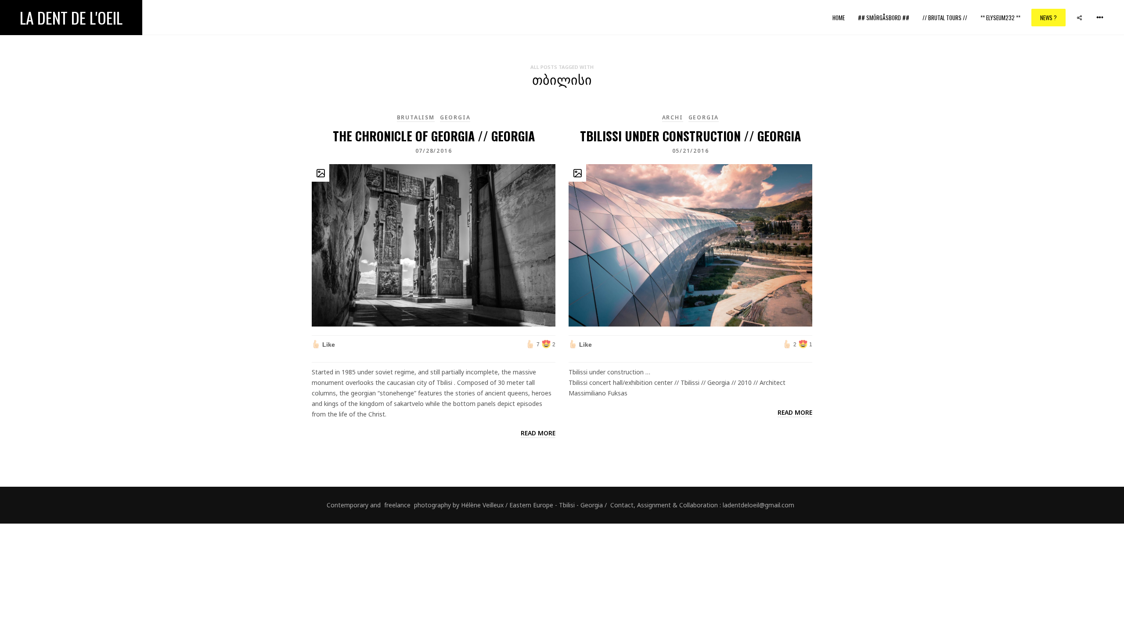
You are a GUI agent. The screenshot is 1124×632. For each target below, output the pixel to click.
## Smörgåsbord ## (883, 17)
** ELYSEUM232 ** (1000, 17)
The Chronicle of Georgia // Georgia (434, 136)
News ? (1048, 17)
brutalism (416, 117)
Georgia (455, 117)
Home (838, 17)
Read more (538, 433)
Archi (672, 117)
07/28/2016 (433, 150)
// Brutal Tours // (944, 17)
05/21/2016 (690, 150)
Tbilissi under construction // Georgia (690, 136)
